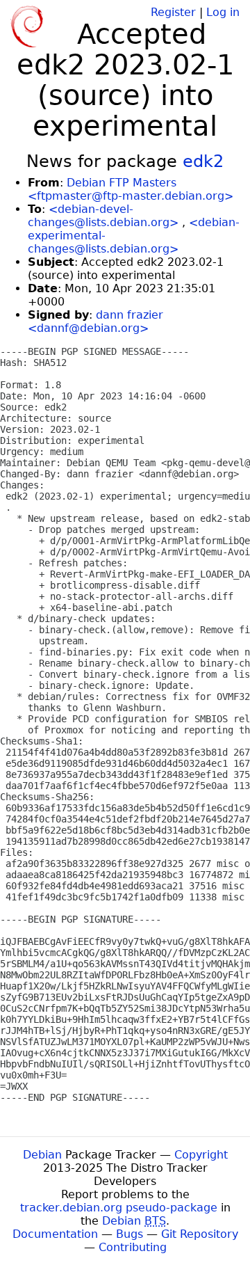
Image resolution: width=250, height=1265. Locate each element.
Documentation (55, 1234)
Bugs (129, 1234)
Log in (223, 12)
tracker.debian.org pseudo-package (118, 1207)
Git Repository (199, 1234)
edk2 (203, 161)
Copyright (201, 1154)
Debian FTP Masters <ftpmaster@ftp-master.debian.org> (130, 189)
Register (173, 12)
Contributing (133, 1247)
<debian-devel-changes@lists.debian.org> (103, 215)
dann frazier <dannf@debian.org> (95, 321)
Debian (42, 1154)
